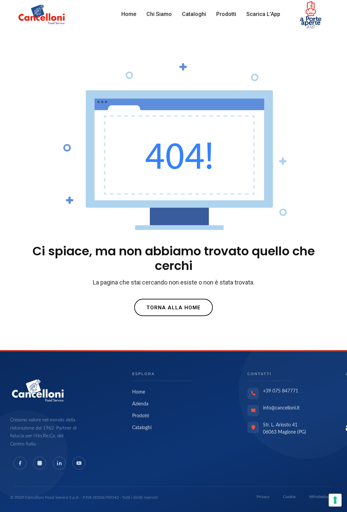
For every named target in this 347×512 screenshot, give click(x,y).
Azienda (140, 404)
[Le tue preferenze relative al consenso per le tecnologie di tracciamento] (335, 500)
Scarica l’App (263, 14)
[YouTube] (79, 463)
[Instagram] (39, 463)
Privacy (263, 497)
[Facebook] (20, 463)
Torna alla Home (173, 308)
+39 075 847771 (280, 391)
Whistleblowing (323, 497)
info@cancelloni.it (281, 408)
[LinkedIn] (59, 463)
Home (128, 14)
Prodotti (226, 14)
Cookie (289, 497)
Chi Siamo (159, 14)
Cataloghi (194, 14)
